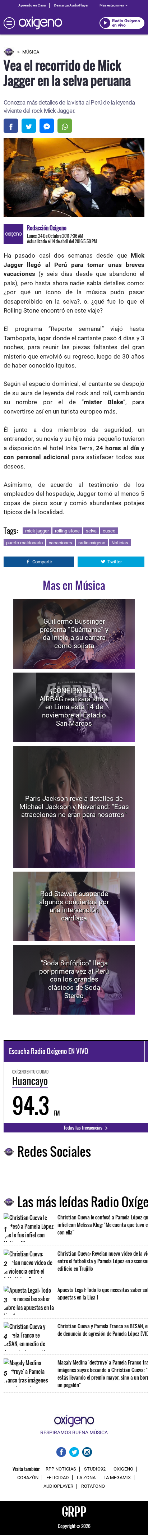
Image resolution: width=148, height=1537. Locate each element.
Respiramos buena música (74, 1432)
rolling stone (67, 531)
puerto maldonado (24, 542)
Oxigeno (123, 1469)
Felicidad (57, 1477)
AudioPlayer (58, 1486)
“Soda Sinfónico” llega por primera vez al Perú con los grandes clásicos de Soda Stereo (74, 979)
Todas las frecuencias (83, 1127)
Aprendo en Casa (32, 5)
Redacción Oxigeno (46, 228)
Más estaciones (112, 5)
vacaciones (60, 542)
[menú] (9, 23)
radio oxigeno (91, 542)
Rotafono (93, 1486)
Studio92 (95, 1469)
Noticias (119, 542)
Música (30, 52)
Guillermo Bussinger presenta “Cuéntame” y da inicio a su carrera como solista (74, 633)
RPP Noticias (61, 1469)
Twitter (114, 561)
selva (91, 531)
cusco (109, 531)
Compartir (42, 561)
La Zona (86, 1477)
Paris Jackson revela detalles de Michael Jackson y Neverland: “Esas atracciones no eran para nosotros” (74, 806)
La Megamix (117, 1477)
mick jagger (37, 531)
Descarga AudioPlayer (71, 5)
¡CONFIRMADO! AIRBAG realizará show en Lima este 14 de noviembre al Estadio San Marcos (74, 707)
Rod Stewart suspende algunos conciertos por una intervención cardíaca (74, 906)
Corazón (27, 1477)
